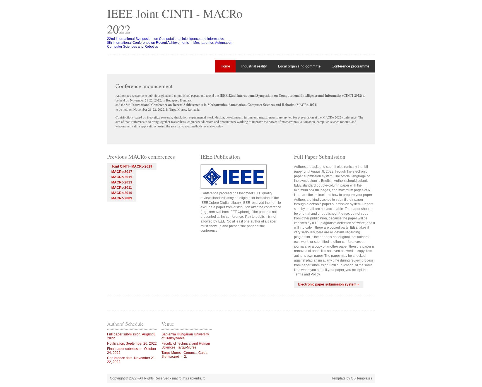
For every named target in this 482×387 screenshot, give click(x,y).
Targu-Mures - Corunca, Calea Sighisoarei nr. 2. (185, 355)
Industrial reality (254, 66)
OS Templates (361, 378)
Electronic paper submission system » (328, 284)
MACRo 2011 (121, 188)
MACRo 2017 (121, 172)
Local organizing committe (299, 66)
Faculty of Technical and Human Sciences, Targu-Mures (186, 345)
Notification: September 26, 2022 (132, 343)
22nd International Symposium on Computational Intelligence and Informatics (165, 39)
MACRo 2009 (121, 198)
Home (225, 66)
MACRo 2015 (121, 177)
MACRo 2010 (121, 193)
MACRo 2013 (121, 182)
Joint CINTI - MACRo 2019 (131, 166)
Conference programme (350, 66)
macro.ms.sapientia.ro (189, 378)
